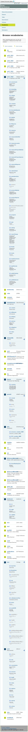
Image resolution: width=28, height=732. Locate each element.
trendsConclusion (13, 258)
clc (12, 504)
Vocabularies (5, 24)
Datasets (4, 14)
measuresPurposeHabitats (13, 149)
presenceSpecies (13, 197)
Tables (3, 17)
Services (4, 27)
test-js (12, 602)
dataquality (10, 338)
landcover (10, 499)
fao (8, 374)
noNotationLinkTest (13, 598)
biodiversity (10, 289)
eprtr (8, 351)
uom (8, 649)
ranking (13, 227)
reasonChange (13, 234)
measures (13, 130)
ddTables (13, 316)
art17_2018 (10, 76)
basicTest (13, 565)
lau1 (8, 522)
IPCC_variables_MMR (13, 436)
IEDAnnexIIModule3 (11, 471)
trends (12, 253)
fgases (9, 379)
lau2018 (9, 530)
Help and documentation (7, 12)
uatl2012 (13, 514)
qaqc (12, 222)
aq (8, 50)
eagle (12, 509)
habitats (13, 117)
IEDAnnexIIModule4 (11, 480)
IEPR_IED (10, 487)
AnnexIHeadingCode (13, 463)
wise (8, 712)
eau (12, 580)
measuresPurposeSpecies (13, 157)
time (12, 695)
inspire (9, 493)
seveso (9, 557)
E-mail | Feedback (6, 727)
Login (17, 3)
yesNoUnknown (13, 279)
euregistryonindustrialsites (11, 363)
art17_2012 (10, 71)
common (9, 297)
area (12, 659)
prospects (13, 214)
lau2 (8, 526)
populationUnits (13, 176)
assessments (13, 82)
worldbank (10, 717)
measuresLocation (13, 143)
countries (13, 103)
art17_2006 (10, 66)
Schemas (4, 22)
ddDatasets (13, 312)
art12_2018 (10, 60)
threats (12, 246)
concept (13, 398)
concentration (13, 665)
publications (10, 551)
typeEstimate (13, 266)
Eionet (7, 9)
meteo (12, 682)
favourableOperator (13, 110)
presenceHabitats (13, 190)
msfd (8, 541)
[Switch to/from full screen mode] (19, 3)
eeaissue (13, 321)
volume (13, 706)
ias (8, 447)
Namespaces (5, 30)
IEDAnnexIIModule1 (11, 458)
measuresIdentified (13, 136)
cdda (8, 293)
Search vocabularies (8, 46)
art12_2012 (10, 55)
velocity (13, 700)
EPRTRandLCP (11, 356)
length (12, 677)
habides (9, 442)
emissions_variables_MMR (13, 431)
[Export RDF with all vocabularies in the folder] (24, 78)
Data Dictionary (12, 9)
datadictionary (11, 302)
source (12, 409)
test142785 (13, 608)
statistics (13, 688)
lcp (8, 535)
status (12, 331)
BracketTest (13, 570)
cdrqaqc (13, 95)
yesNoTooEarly (13, 273)
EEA (8, 1)
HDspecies (13, 123)
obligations (13, 327)
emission (13, 671)
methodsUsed (13, 170)
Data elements (5, 19)
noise (8, 546)
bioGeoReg (13, 89)
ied (8, 453)
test (8, 562)
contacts (13, 307)
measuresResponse (13, 164)
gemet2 (9, 394)
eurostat (9, 368)
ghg (8, 426)
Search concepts (19, 46)
